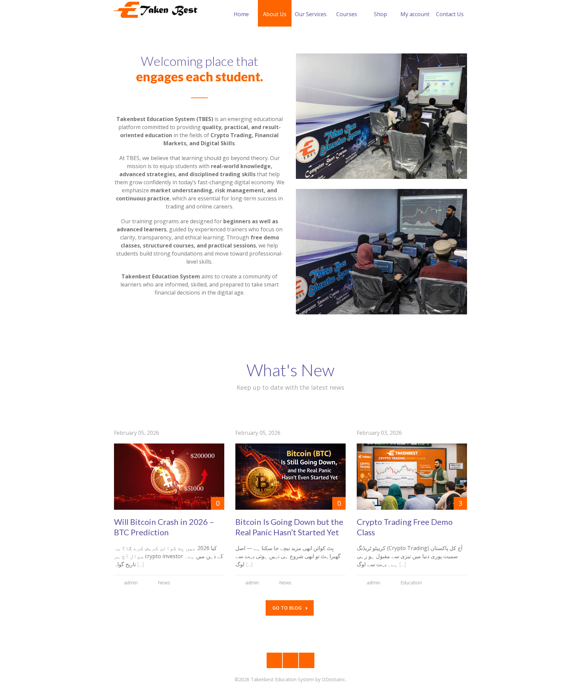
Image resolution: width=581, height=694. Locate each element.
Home (241, 14)
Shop (380, 14)
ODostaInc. (334, 679)
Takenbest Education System (282, 679)
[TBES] (156, 10)
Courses (346, 14)
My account (414, 14)
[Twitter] (306, 660)
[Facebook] (290, 660)
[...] (140, 564)
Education (411, 582)
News (164, 582)
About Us (274, 14)
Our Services (310, 14)
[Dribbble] (274, 660)
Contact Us (450, 14)
